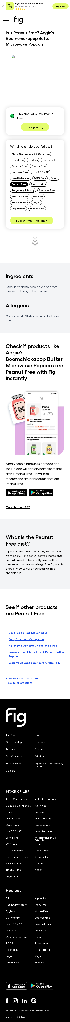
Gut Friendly (13, 917)
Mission (39, 756)
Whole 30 (40, 962)
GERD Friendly (43, 818)
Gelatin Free (19, 165)
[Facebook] (7, 1000)
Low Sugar (41, 930)
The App (11, 735)
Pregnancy (12, 950)
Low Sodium (13, 930)
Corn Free (44, 153)
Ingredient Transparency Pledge (49, 764)
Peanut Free (19, 184)
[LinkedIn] (24, 1001)
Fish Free (47, 159)
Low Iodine (12, 837)
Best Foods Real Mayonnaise (28, 632)
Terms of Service (26, 1010)
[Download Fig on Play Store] (41, 986)
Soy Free (37, 196)
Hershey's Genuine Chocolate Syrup (33, 645)
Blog (37, 735)
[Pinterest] (34, 1000)
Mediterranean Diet (17, 937)
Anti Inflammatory (45, 799)
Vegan (36, 202)
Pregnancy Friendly (23, 190)
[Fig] (18, 19)
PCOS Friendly (14, 850)
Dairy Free (18, 159)
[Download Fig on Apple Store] (16, 986)
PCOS (9, 943)
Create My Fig (14, 742)
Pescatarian (38, 184)
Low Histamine (20, 178)
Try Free (60, 6)
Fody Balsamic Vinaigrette (26, 639)
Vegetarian (18, 208)
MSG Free (40, 178)
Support (40, 749)
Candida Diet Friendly (18, 805)
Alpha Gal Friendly (22, 153)
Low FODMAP (40, 172)
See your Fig (35, 127)
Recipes (10, 749)
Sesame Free (47, 190)
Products (40, 742)
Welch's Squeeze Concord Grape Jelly (34, 662)
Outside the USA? (18, 507)
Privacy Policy (42, 1010)
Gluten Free (38, 165)
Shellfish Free (20, 196)
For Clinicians (13, 763)
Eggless (33, 159)
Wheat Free (37, 208)
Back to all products (19, 682)
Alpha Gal (40, 898)
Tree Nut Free (20, 202)
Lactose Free (20, 172)
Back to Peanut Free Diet (22, 678)
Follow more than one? (31, 220)
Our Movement (14, 756)
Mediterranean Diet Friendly (46, 838)
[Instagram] (15, 1000)
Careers (10, 770)
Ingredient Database (16, 1017)
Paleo (54, 178)
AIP (8, 898)
